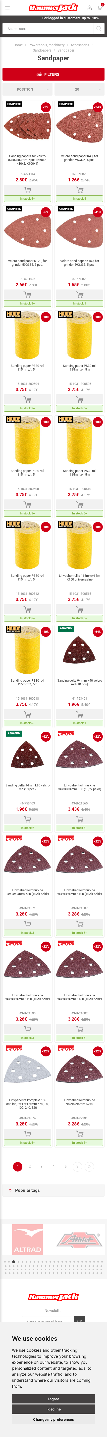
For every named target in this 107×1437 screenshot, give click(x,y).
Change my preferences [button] (53, 1419)
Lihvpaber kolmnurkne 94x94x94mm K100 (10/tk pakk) (79, 892)
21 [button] (86, 1262)
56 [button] (25, 1269)
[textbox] (47, 28)
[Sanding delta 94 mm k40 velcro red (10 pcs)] (79, 650)
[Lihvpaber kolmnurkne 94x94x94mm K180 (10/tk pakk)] (79, 965)
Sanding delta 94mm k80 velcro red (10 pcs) (27, 787)
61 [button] (45, 1269)
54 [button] (17, 1269)
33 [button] (33, 1266)
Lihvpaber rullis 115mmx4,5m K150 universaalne (79, 577)
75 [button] (101, 1269)
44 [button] (77, 1266)
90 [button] (61, 1273)
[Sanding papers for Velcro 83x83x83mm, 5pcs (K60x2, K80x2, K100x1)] (27, 126)
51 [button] (5, 1269)
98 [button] (93, 1273)
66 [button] (65, 1269)
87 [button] (49, 1273)
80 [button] (21, 1273)
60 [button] (41, 1269)
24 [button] (98, 1262)
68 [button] (73, 1269)
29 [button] (17, 1266)
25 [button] (102, 1262)
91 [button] (65, 1273)
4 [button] (17, 1261)
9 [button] (38, 1262)
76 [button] (5, 1273)
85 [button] (41, 1273)
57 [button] (29, 1269)
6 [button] (26, 1262)
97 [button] (89, 1273)
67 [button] (69, 1269)
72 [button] (89, 1269)
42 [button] (69, 1266)
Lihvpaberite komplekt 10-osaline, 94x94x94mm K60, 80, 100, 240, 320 (27, 1103)
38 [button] (53, 1266)
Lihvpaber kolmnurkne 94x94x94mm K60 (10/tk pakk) (79, 787)
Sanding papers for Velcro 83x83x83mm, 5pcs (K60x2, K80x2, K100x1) (27, 159)
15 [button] (62, 1262)
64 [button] (57, 1269)
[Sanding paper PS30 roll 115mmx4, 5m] (27, 336)
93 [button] (73, 1273)
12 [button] (50, 1262)
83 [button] (33, 1273)
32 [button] (29, 1266)
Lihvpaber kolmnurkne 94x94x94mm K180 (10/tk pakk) (79, 997)
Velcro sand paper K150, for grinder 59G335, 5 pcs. (79, 262)
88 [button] (53, 1273)
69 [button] (77, 1269)
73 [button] (93, 1269)
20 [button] (82, 1262)
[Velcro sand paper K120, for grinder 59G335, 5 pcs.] (27, 231)
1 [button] (5, 1262)
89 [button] (57, 1273)
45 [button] (81, 1266)
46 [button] (85, 1266)
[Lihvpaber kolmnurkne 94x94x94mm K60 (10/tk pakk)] (79, 755)
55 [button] (21, 1269)
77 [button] (9, 1273)
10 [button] (42, 1262)
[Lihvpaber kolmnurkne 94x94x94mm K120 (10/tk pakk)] (27, 965)
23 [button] (94, 1262)
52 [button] (9, 1269)
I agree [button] (53, 1399)
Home (18, 45)
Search (99, 28)
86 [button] (45, 1273)
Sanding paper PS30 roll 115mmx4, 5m (27, 367)
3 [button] (13, 1262)
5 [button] (22, 1262)
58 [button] (33, 1269)
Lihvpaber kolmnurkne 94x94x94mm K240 (79, 1102)
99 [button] (97, 1273)
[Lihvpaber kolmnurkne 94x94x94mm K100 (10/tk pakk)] (79, 860)
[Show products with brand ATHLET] (59, 1239)
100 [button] (101, 1273)
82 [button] (29, 1273)
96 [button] (85, 1273)
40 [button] (61, 1266)
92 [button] (69, 1273)
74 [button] (97, 1269)
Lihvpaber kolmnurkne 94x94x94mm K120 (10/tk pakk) (27, 997)
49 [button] (97, 1266)
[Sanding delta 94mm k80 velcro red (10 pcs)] (27, 755)
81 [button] (25, 1273)
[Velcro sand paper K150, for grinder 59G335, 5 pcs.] (79, 231)
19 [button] (78, 1262)
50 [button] (101, 1266)
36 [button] (45, 1266)
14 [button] (58, 1262)
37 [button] (49, 1266)
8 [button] (34, 1262)
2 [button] (9, 1262)
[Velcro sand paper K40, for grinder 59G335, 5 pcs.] (79, 126)
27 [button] (9, 1266)
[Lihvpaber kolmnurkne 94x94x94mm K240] (79, 1070)
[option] (59, 1239)
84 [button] (37, 1273)
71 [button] (85, 1269)
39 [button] (57, 1266)
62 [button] (49, 1269)
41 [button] (65, 1266)
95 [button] (81, 1273)
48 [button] (93, 1266)
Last (89, 1167)
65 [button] (61, 1269)
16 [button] (66, 1262)
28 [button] (13, 1266)
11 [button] (46, 1262)
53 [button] (13, 1269)
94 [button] (77, 1273)
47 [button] (89, 1266)
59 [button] (37, 1269)
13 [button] (54, 1262)
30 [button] (21, 1266)
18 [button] (74, 1262)
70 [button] (81, 1269)
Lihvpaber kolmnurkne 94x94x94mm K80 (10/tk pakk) (27, 892)
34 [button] (37, 1266)
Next (77, 1167)
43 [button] (73, 1266)
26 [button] (5, 1266)
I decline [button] (54, 1409)
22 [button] (90, 1262)
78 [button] (13, 1273)
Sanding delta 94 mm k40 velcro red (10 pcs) (79, 682)
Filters (51, 74)
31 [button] (25, 1266)
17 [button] (70, 1262)
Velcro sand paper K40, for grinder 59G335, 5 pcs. (79, 158)
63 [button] (53, 1269)
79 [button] (17, 1273)
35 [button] (41, 1266)
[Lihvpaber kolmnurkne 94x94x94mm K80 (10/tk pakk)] (27, 860)
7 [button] (30, 1262)
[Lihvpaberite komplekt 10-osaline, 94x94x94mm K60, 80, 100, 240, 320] (27, 1070)
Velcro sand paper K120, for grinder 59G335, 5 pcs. (27, 262)
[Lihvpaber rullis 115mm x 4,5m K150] (79, 545)
